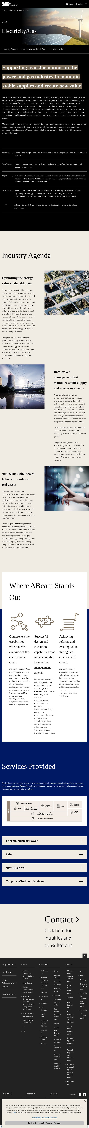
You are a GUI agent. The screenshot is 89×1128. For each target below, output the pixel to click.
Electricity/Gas (57, 990)
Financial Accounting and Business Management (70, 1071)
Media (56, 1023)
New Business (15, 868)
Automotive (44, 972)
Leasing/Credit (44, 1038)
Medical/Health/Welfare (57, 1066)
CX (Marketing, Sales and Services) (70, 1016)
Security (83, 980)
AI (81, 971)
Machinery (44, 997)
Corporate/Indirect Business (25, 881)
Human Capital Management (28, 1014)
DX (24, 1031)
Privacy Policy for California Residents (44, 1118)
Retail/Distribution (57, 983)
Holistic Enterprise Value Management (28, 990)
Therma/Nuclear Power (22, 841)
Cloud (82, 975)
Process (44, 1003)
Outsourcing (70, 1082)
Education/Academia (57, 1057)
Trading (43, 1043)
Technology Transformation (83, 1014)
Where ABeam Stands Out (34, 49)
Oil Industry (44, 1008)
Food (56, 971)
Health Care (43, 1015)
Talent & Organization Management (70, 1055)
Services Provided (58, 49)
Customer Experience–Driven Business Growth (28, 975)
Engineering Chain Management (70, 1042)
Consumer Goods (57, 976)
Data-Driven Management (70, 989)
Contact (58, 919)
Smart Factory (28, 983)
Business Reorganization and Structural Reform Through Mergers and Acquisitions (28, 1003)
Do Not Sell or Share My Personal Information (44, 1123)
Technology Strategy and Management (83, 999)
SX (24, 1027)
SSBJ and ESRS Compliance (28, 1021)
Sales (9, 854)
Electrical (44, 992)
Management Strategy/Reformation (70, 976)
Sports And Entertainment (57, 1032)
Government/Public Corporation (57, 1044)
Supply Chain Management (70, 1030)
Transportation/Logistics (57, 1002)
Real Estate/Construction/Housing (57, 1014)
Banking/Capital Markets (44, 1023)
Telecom (57, 995)
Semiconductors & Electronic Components (44, 982)
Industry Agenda (11, 49)
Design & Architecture (83, 986)
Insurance (44, 1031)
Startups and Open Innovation (70, 1002)
